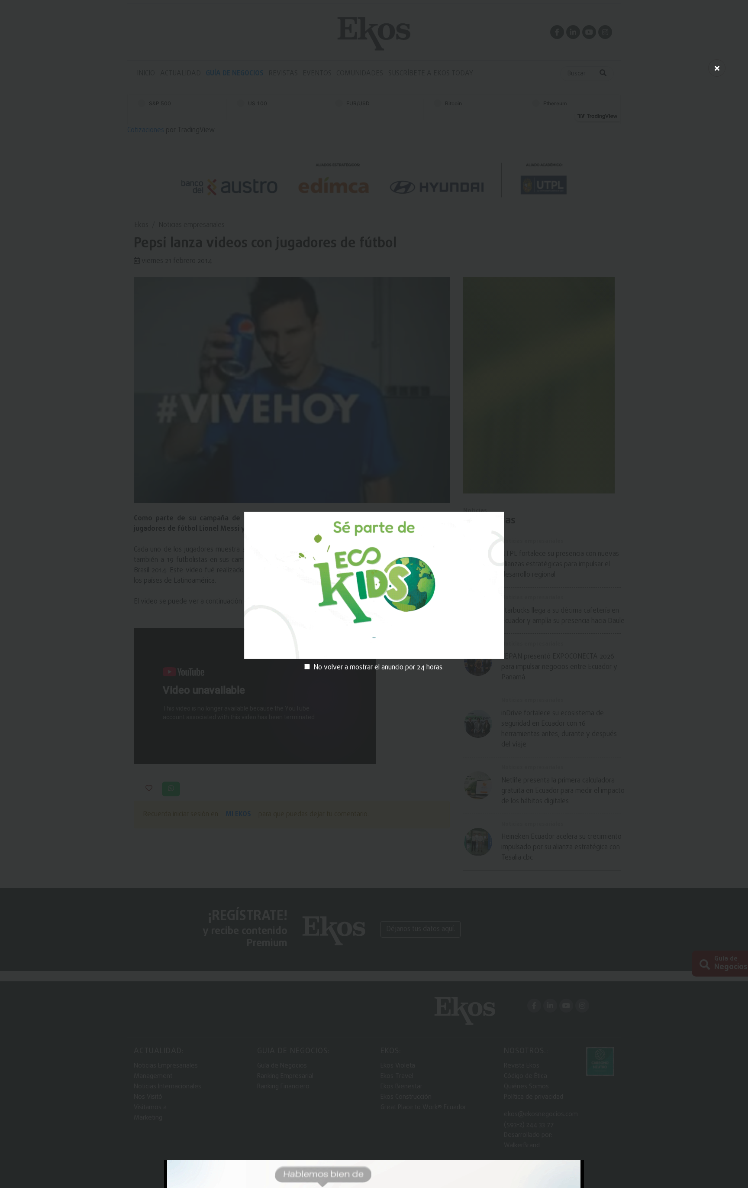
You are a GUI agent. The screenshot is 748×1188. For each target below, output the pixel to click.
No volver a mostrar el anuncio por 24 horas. (378, 667)
